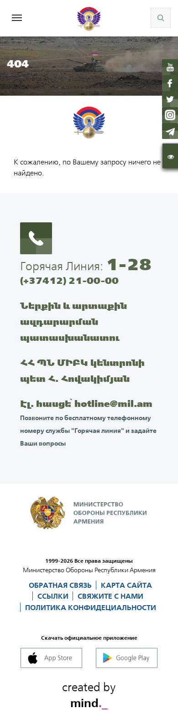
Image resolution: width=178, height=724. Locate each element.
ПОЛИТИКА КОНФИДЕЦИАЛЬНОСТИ (90, 607)
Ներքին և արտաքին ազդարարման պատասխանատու (73, 321)
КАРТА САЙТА (126, 585)
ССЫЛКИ (53, 596)
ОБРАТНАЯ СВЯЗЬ (61, 585)
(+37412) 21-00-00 (69, 280)
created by (89, 693)
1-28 (129, 264)
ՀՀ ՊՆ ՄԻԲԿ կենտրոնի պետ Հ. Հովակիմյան (82, 370)
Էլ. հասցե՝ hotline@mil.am (86, 403)
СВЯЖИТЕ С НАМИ (110, 596)
